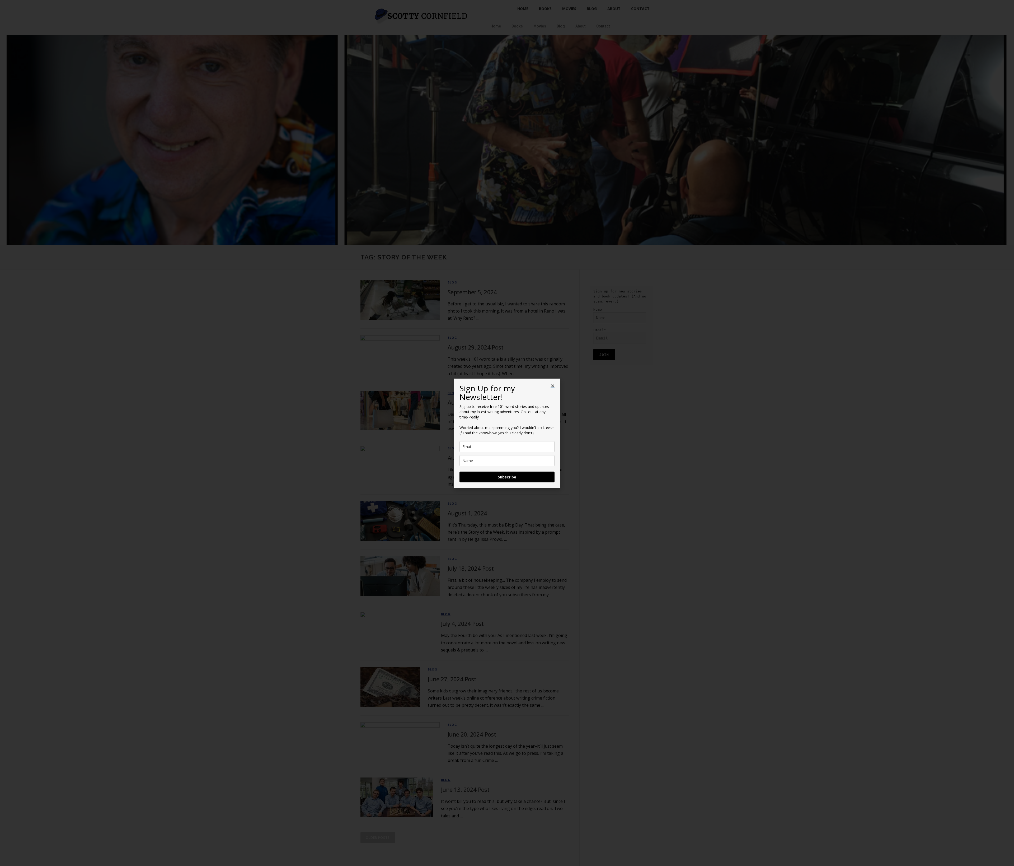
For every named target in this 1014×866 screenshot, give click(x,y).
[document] (507, 433)
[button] (553, 386)
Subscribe (507, 476)
